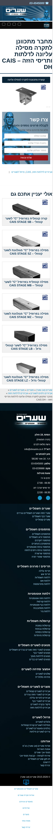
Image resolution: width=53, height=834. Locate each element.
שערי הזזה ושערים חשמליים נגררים (33, 513)
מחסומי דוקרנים (42, 540)
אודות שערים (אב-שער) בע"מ (36, 746)
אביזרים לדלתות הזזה (42, 172)
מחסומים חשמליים (41, 534)
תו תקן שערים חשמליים (39, 759)
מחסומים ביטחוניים (41, 543)
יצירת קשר (45, 765)
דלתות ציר (45, 611)
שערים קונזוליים (42, 519)
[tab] (26, 80)
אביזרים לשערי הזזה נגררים (37, 694)
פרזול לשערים (18, 172)
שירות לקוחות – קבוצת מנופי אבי (34, 755)
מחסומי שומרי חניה (41, 557)
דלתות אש (45, 581)
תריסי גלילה (44, 571)
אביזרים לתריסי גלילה (40, 698)
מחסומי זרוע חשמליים (39, 537)
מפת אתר (26, 821)
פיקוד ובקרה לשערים (40, 704)
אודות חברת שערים (26, 795)
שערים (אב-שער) (44, 390)
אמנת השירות (43, 749)
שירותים (26, 808)
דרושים (46, 762)
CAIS (28, 172)
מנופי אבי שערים (42, 752)
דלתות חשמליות (42, 577)
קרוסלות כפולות (42, 632)
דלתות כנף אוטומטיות (40, 605)
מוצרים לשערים (17, 390)
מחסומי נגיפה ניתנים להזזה (37, 550)
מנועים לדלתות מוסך (40, 656)
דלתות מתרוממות (41, 584)
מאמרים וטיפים (26, 801)
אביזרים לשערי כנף (41, 701)
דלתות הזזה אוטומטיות (39, 598)
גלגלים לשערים (43, 722)
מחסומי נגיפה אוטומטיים (38, 547)
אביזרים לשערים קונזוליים (38, 691)
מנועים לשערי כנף (41, 653)
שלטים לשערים (43, 674)
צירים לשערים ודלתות (40, 731)
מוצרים (30, 390)
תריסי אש (45, 574)
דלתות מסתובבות (41, 608)
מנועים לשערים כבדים (39, 659)
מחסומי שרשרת (42, 553)
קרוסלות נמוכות (42, 625)
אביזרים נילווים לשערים (41, 393)
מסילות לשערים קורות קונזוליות (35, 725)
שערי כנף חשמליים (41, 516)
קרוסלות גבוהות (42, 629)
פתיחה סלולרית (42, 677)
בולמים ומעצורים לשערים (38, 728)
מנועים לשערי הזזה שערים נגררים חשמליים (29, 650)
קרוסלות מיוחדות (42, 635)
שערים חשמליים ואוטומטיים (26, 789)
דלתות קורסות (43, 601)
